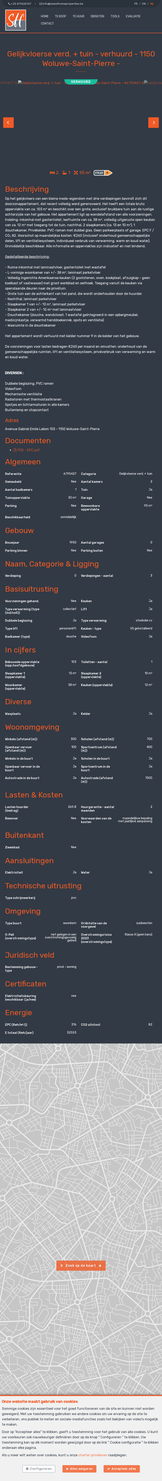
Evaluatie (133, 16)
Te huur (78, 16)
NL (152, 3)
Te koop (60, 16)
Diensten (97, 16)
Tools (115, 16)
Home (45, 16)
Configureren (41, 1469)
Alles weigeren (81, 1469)
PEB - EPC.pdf (28, 450)
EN (144, 3)
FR (136, 3)
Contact (47, 23)
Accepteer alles (124, 1469)
